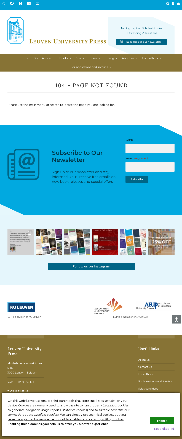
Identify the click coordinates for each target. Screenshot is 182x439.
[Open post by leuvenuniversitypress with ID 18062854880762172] (77, 242)
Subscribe (137, 179)
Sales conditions (148, 388)
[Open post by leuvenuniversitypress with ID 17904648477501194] (49, 242)
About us (128, 58)
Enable (162, 421)
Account (173, 4)
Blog (111, 58)
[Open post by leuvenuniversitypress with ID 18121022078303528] (20, 242)
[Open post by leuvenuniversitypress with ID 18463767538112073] (105, 242)
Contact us (145, 367)
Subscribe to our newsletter (143, 41)
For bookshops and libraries (89, 67)
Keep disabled (164, 428)
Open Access (42, 58)
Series (80, 58)
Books (63, 58)
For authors (150, 58)
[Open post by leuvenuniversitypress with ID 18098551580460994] (161, 242)
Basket (179, 4)
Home (24, 58)
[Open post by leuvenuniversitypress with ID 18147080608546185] (133, 242)
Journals (94, 58)
